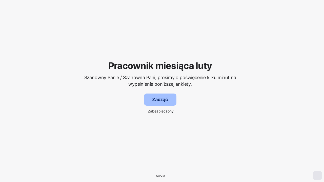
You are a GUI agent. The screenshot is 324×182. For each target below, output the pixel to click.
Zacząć (160, 99)
